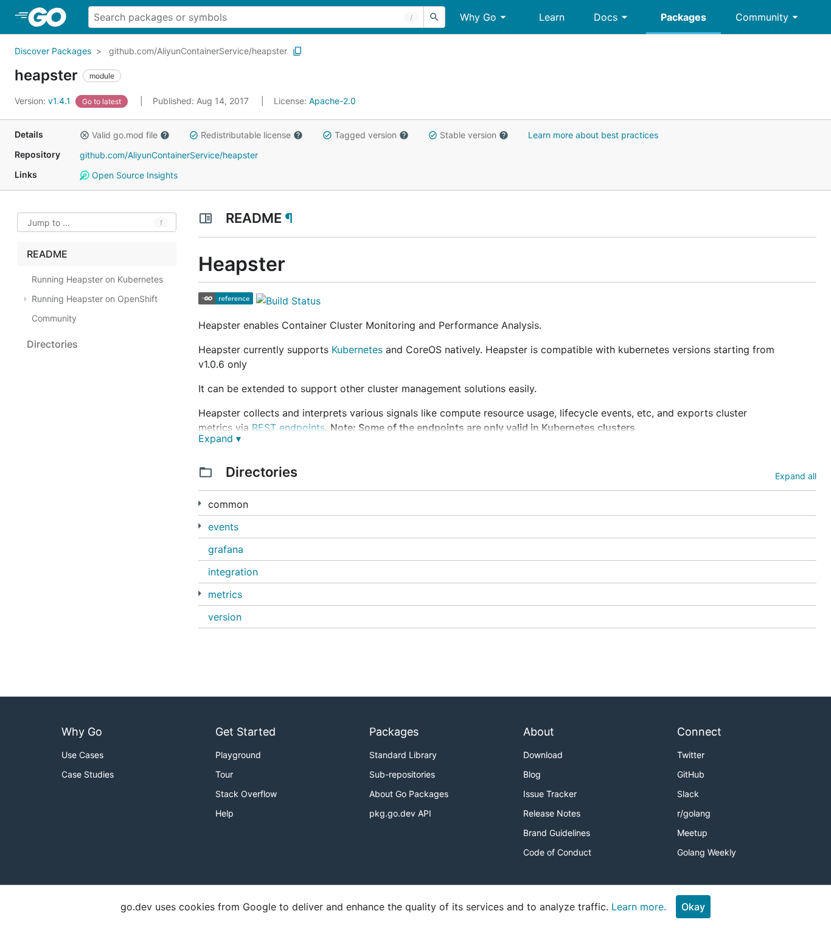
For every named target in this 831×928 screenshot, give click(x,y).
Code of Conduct (557, 852)
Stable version (468, 135)
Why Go (478, 17)
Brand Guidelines (556, 833)
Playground (238, 755)
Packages (683, 17)
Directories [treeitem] (52, 344)
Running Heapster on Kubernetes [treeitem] (97, 279)
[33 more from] (199, 593)
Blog (532, 774)
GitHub (690, 774)
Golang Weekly (706, 852)
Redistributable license (245, 135)
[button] (84, 135)
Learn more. (638, 907)
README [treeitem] (47, 254)
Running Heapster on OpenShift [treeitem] (95, 299)
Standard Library (403, 755)
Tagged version (365, 135)
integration (233, 572)
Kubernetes (357, 349)
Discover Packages (53, 51)
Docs (605, 17)
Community (761, 17)
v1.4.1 (44, 101)
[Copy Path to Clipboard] (297, 51)
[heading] (51, 17)
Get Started (245, 731)
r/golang (694, 813)
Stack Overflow (246, 794)
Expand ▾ (219, 438)
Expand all (795, 476)
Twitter (690, 755)
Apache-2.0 (332, 101)
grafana (225, 549)
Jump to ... (48, 222)
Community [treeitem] (54, 318)
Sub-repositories (402, 774)
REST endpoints (288, 427)
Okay (693, 907)
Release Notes (551, 813)
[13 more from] (199, 525)
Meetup (692, 833)
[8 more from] (199, 503)
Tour (224, 774)
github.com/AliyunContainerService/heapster (198, 51)
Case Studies (87, 774)
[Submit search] (434, 17)
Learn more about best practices (593, 135)
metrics (225, 594)
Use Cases (82, 755)
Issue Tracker (550, 794)
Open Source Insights (133, 175)
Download (543, 755)
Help (224, 813)
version (225, 617)
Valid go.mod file (124, 135)
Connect (699, 731)
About (538, 731)
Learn (552, 17)
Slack (688, 794)
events (223, 527)
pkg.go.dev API (400, 813)
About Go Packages (408, 794)
